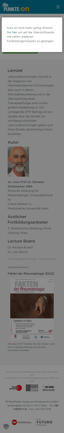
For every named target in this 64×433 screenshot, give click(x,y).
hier (14, 32)
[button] (6, 427)
